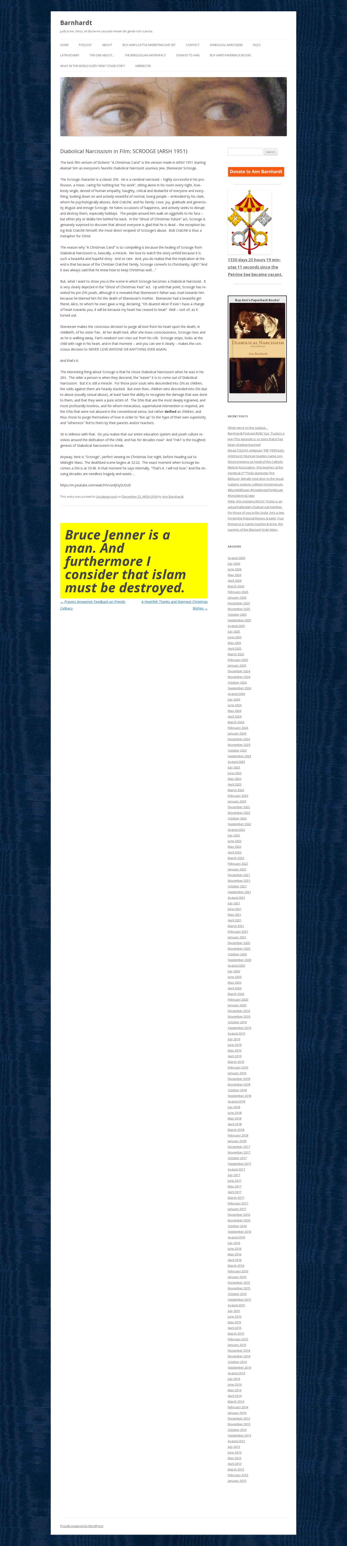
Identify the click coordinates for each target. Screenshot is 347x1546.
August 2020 (236, 965)
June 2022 (234, 841)
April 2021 (234, 920)
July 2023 (234, 767)
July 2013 (234, 1447)
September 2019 (239, 1028)
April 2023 (234, 784)
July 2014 (234, 1379)
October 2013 (237, 1430)
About (107, 45)
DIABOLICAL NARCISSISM (226, 45)
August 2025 (236, 626)
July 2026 (234, 563)
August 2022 (236, 829)
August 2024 (236, 694)
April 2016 (234, 1260)
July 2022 (234, 835)
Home (64, 45)
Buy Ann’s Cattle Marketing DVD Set (149, 45)
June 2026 (234, 569)
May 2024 (234, 711)
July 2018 (234, 1107)
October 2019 (237, 1022)
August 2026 (236, 558)
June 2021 (234, 909)
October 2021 (237, 886)
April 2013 (234, 1464)
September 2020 (239, 960)
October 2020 (237, 954)
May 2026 (234, 575)
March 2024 (236, 722)
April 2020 (234, 988)
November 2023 (239, 745)
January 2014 (237, 1413)
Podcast (85, 45)
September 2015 (239, 1299)
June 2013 (234, 1452)
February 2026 (238, 592)
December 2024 (239, 671)
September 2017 (239, 1164)
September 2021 (239, 892)
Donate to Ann (187, 55)
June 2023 (234, 773)
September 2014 (239, 1367)
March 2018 (236, 1130)
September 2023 (239, 756)
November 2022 (239, 813)
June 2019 (234, 1045)
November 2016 (239, 1220)
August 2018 (236, 1101)
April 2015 (234, 1328)
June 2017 (234, 1180)
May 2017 (234, 1186)
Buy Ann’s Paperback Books (230, 55)
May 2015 (234, 1322)
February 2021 (238, 931)
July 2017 (234, 1175)
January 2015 (237, 1345)
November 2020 (239, 948)
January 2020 (237, 1005)
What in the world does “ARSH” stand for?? (92, 66)
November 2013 (239, 1424)
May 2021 (234, 914)
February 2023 (238, 796)
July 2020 (234, 971)
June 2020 (234, 977)
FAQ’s (256, 45)
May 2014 (234, 1390)
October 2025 (237, 614)
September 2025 (239, 620)
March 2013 (236, 1469)
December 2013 (239, 1418)
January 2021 (237, 937)
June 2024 (234, 705)
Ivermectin (143, 66)
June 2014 (234, 1384)
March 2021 (236, 926)
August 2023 (236, 762)
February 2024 (238, 728)
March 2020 (236, 994)
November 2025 (239, 609)
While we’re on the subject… (248, 428)
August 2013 (236, 1441)
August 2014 (236, 1373)
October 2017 (237, 1158)
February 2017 (238, 1203)
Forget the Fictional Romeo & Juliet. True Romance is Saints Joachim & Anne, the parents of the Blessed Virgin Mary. (256, 524)
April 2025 (234, 648)
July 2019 (234, 1039)
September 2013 (239, 1435)
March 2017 (236, 1197)
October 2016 (237, 1226)
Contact (192, 45)
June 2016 (234, 1248)
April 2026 (234, 580)
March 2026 (236, 586)
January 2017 (237, 1209)
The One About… (102, 55)
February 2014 (238, 1407)
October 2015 (237, 1294)
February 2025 (238, 660)
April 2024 (234, 716)
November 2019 (239, 1016)
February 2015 (238, 1339)
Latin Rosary (69, 55)
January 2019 (237, 1073)
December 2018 (239, 1079)
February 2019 (238, 1067)
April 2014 (234, 1396)
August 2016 (236, 1237)
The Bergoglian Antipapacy (145, 55)
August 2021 (236, 897)
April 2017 (234, 1192)
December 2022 (239, 807)
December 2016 (239, 1214)
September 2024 (239, 688)
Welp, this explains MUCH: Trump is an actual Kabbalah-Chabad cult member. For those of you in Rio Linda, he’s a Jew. (256, 507)
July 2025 (234, 631)
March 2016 (236, 1265)
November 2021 (239, 880)
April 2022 (234, 852)
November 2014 (239, 1356)
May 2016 (234, 1254)
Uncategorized (106, 496)
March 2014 (236, 1401)
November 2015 (239, 1288)
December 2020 (239, 943)
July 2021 (234, 903)
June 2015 (234, 1316)
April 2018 (234, 1124)
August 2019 (236, 1033)
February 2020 (238, 999)
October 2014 (237, 1362)
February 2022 (238, 863)
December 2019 (239, 1011)
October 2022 (237, 818)
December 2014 (239, 1350)
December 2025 (239, 603)
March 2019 (236, 1062)
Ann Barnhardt (172, 496)
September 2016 (239, 1231)
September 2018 (239, 1096)
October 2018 (237, 1090)
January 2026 (237, 597)
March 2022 (236, 858)
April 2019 (234, 1056)
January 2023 (237, 801)
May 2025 (234, 643)
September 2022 (239, 824)
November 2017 (239, 1152)
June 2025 (234, 637)
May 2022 (234, 846)
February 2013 (238, 1475)
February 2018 (238, 1135)
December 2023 (239, 739)
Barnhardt (76, 22)
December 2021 (239, 875)
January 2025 (237, 665)
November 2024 (239, 677)
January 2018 (237, 1141)
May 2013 (234, 1458)
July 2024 (234, 699)
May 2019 (234, 1050)
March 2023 (236, 790)
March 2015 (236, 1333)
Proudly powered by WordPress (81, 1526)
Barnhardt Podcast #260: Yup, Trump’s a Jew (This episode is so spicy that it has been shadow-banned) (256, 439)
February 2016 (238, 1271)
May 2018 (234, 1118)
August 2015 (236, 1305)
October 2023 (237, 750)
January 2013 (237, 1481)
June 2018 (234, 1113)
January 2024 (237, 733)
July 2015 (234, 1311)
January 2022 (237, 869)
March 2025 (236, 654)
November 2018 (239, 1084)
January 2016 (237, 1277)
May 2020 (234, 982)
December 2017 (239, 1147)
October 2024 (237, 682)
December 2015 (239, 1282)
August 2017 (236, 1169)
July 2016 (234, 1243)
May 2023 (234, 779)
